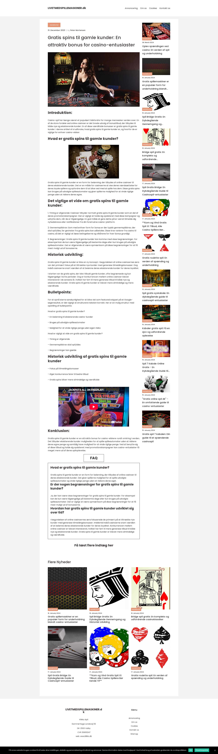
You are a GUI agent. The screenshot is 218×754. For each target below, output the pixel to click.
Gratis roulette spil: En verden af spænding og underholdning (155, 261)
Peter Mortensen (77, 30)
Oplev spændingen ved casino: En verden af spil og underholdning (155, 50)
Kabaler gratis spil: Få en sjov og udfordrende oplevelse (156, 332)
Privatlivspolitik (202, 750)
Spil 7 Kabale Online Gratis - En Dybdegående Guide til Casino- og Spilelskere (155, 367)
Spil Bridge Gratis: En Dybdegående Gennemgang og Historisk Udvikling (153, 120)
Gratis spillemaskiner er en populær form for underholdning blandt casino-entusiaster (155, 85)
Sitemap (134, 734)
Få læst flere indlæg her (93, 545)
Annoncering (131, 8)
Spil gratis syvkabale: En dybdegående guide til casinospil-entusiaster (155, 296)
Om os (143, 8)
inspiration (147, 39)
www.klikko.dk (86, 736)
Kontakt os (164, 8)
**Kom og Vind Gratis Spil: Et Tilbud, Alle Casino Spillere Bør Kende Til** (154, 226)
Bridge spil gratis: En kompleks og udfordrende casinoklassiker (153, 155)
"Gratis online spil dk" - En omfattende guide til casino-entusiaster (155, 402)
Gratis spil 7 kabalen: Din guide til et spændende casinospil (156, 438)
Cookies (153, 8)
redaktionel (54, 25)
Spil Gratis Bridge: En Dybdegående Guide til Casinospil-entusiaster (155, 191)
